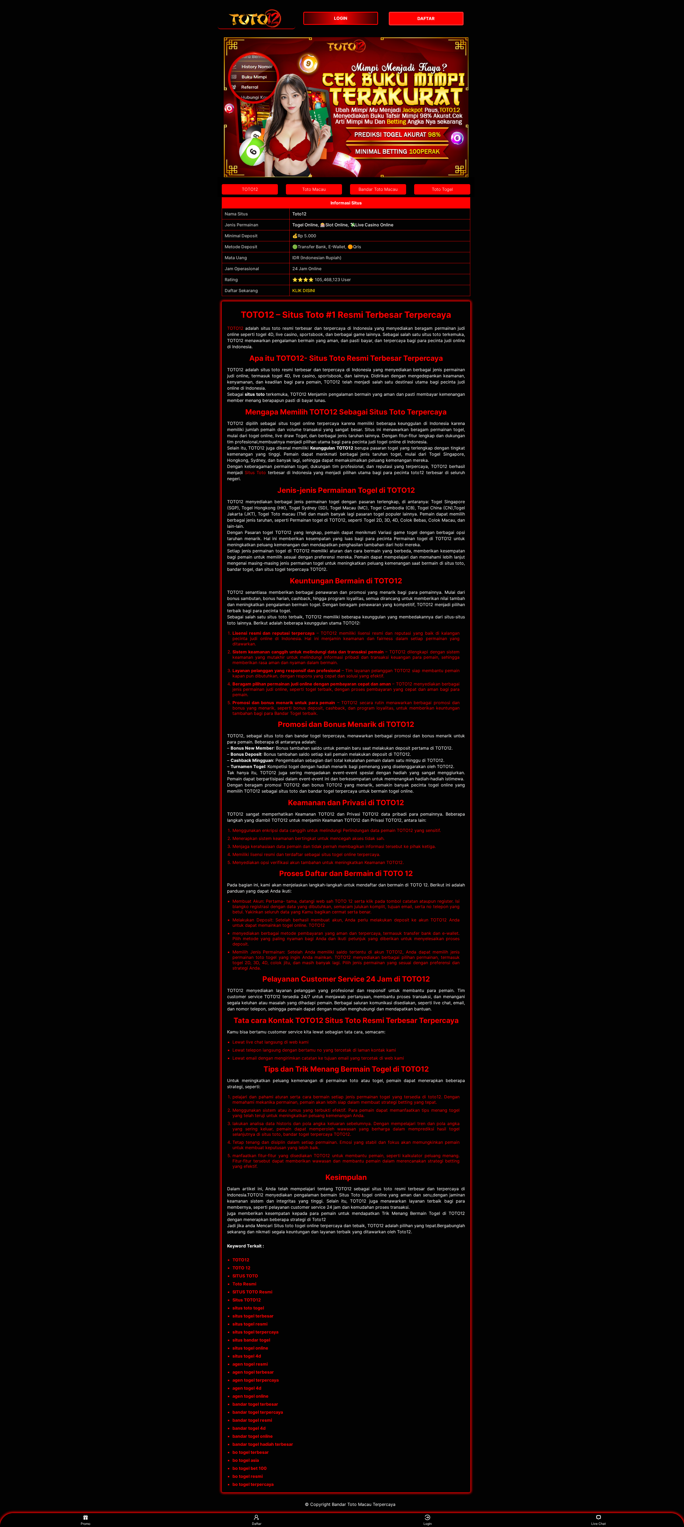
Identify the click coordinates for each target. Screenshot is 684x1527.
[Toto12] (256, 19)
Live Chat (598, 1524)
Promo (85, 1524)
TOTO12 (235, 328)
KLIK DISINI (303, 290)
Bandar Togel (287, 713)
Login (427, 1524)
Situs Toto (255, 472)
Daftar (256, 1524)
